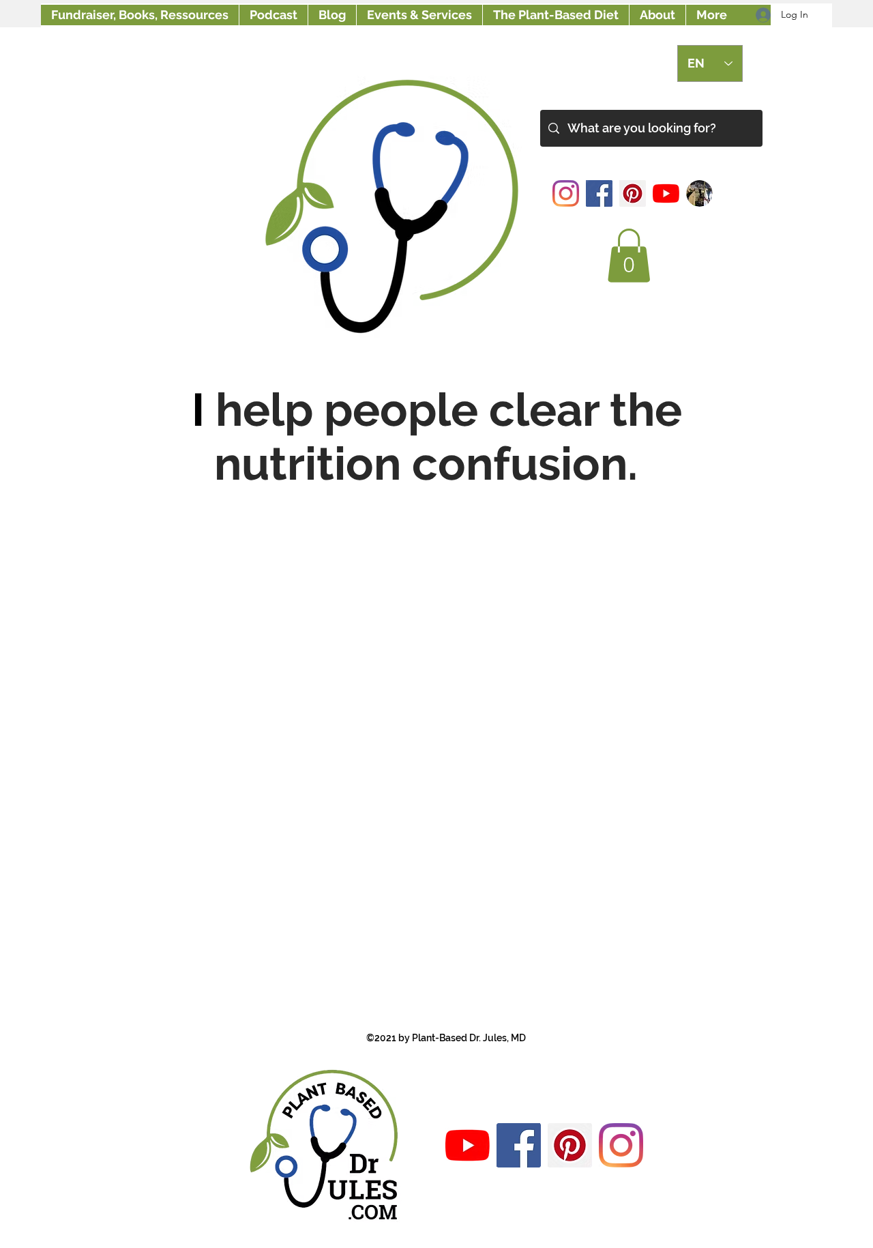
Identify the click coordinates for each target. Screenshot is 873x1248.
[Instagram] (565, 193)
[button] (628, 255)
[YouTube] (666, 193)
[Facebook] (599, 193)
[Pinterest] (632, 193)
